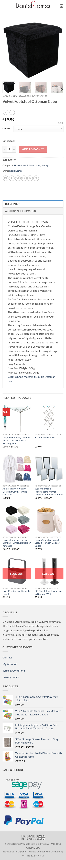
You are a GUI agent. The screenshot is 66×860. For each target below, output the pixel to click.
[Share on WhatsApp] (5, 178)
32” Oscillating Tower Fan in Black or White (48, 592)
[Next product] (5, 112)
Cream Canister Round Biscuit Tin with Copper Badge (47, 543)
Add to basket (33, 149)
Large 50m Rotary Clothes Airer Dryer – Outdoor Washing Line (16, 440)
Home (6, 96)
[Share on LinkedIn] (36, 178)
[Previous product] (12, 112)
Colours (6, 128)
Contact (7, 657)
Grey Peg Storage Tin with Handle (16, 592)
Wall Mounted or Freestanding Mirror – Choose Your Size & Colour (49, 491)
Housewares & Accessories (30, 96)
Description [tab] (12, 204)
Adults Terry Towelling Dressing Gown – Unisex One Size (15, 491)
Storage (45, 165)
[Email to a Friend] (24, 178)
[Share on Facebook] (12, 178)
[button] (5, 6)
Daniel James (15, 170)
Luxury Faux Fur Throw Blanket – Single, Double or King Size (17, 543)
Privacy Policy (11, 676)
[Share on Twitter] (18, 178)
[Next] (58, 49)
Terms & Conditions (14, 670)
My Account (10, 664)
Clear (60, 123)
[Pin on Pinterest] (30, 178)
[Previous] (8, 49)
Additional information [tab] (20, 211)
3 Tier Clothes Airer (45, 437)
